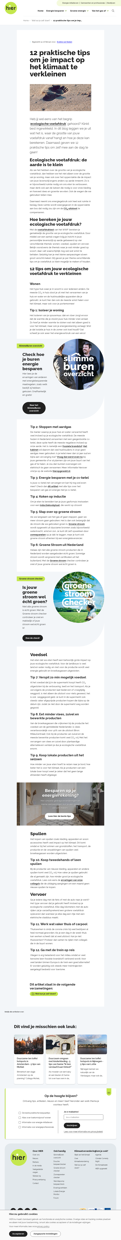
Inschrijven (72, 1125)
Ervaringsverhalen (60, 1188)
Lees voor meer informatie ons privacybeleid (83, 1131)
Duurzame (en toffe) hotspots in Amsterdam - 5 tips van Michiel (28, 1062)
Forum (56, 1198)
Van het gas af (99, 11)
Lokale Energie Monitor (59, 1192)
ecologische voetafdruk (48, 124)
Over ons (36, 1155)
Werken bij (37, 1176)
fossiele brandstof (72, 446)
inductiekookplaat (50, 505)
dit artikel (53, 486)
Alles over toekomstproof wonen (36, 1117)
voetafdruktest (46, 229)
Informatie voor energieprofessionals (38, 1127)
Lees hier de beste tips (59, 816)
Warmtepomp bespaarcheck (59, 1182)
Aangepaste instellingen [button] (45, 1234)
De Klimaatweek (101, 1165)
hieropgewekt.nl (61, 471)
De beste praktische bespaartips (36, 1113)
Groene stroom (77, 524)
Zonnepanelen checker (59, 1176)
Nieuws (35, 1158)
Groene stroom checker (59, 1169)
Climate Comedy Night (101, 1159)
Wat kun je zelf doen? (45, 994)
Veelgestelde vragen (38, 1170)
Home (40, 11)
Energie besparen (55, 11)
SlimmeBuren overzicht (59, 1156)
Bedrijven (111, 3)
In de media (37, 1166)
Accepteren (18, 1234)
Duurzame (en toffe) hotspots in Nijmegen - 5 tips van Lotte (91, 1061)
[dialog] (60, 1225)
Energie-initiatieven (70, 3)
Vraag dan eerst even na (70, 457)
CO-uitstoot (70, 208)
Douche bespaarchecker (60, 1162)
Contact (36, 1183)
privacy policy (43, 1226)
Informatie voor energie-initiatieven (37, 1122)
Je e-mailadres (71, 1112)
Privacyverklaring (39, 1180)
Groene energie (78, 11)
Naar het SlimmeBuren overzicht (34, 408)
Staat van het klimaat (82, 1155)
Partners (36, 1162)
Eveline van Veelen (64, 42)
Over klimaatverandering (81, 1159)
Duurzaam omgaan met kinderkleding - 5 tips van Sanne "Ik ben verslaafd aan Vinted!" (60, 1062)
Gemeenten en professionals (93, 3)
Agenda (98, 1155)
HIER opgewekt (101, 1169)
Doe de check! (33, 638)
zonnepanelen (38, 534)
